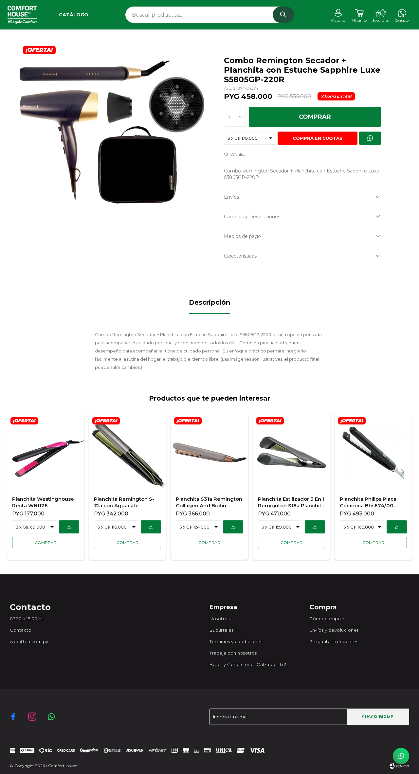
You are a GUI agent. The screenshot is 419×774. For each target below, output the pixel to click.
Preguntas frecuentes (333, 641)
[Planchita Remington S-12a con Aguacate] (127, 452)
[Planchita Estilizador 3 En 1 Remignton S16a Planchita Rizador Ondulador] (291, 452)
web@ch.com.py (29, 641)
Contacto (20, 630)
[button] (283, 15)
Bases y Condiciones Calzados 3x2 (248, 664)
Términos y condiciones (236, 641)
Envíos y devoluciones (334, 630)
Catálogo (73, 15)
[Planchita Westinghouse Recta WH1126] (45, 452)
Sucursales (221, 630)
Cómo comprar (326, 618)
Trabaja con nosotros (233, 653)
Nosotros (219, 618)
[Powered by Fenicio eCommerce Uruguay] (399, 766)
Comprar (315, 116)
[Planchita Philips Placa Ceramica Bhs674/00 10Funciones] (373, 452)
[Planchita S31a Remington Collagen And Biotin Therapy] (209, 452)
